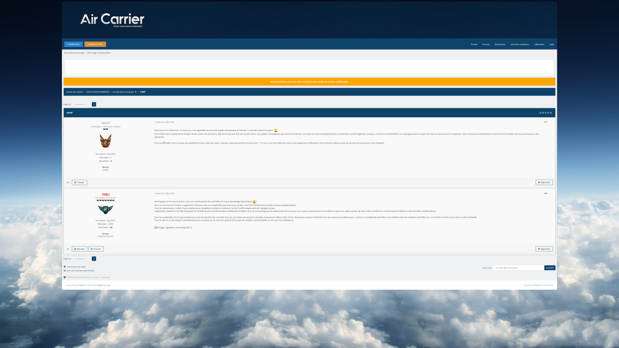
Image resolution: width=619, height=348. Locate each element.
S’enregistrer (95, 44)
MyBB (81, 285)
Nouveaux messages (74, 52)
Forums (486, 44)
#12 (545, 193)
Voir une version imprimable (80, 270)
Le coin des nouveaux (123, 91)
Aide (552, 44)
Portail (474, 44)
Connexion (73, 44)
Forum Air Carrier (75, 91)
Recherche (500, 44)
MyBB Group (104, 285)
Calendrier (539, 44)
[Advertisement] (124, 68)
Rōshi (537, 285)
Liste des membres (520, 44)
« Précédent (79, 104)
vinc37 (106, 123)
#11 (545, 122)
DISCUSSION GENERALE (98, 91)
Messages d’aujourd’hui (99, 52)
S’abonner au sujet (76, 266)
